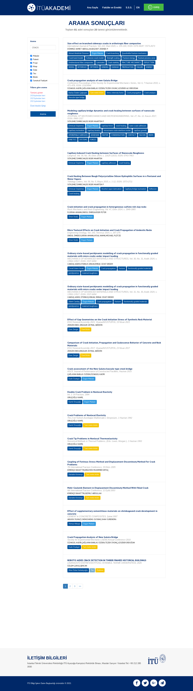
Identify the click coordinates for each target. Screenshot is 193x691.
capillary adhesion (108, 163)
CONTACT (132, 135)
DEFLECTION (149, 62)
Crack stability (113, 62)
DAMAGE (115, 67)
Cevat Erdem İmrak (76, 268)
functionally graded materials (139, 268)
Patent (35, 59)
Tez (34, 73)
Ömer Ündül (73, 217)
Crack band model (76, 58)
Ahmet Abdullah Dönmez (79, 53)
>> (80, 586)
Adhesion (153, 189)
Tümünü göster (36, 92)
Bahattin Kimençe (76, 474)
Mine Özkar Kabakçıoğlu (78, 570)
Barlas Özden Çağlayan (78, 93)
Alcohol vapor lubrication (111, 189)
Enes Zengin (73, 329)
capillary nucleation (76, 130)
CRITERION (94, 67)
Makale (36, 56)
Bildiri (35, 77)
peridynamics (74, 273)
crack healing (121, 126)
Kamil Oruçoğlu (75, 402)
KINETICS (72, 139)
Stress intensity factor (115, 93)
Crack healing (74, 193)
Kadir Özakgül (74, 378)
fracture (122, 268)
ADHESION (95, 135)
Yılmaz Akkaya (74, 524)
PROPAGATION (128, 67)
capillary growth (140, 130)
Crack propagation (134, 93)
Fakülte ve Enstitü (112, 7)
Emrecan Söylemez (76, 126)
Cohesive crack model (95, 58)
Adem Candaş (74, 301)
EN (138, 7)
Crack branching (112, 53)
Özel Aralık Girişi (38, 105)
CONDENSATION (118, 135)
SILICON (142, 135)
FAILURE (140, 67)
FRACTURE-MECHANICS (131, 62)
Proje (35, 63)
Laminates (100, 62)
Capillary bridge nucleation (135, 189)
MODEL (71, 67)
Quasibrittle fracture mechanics (134, 53)
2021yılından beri (37, 101)
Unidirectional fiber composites (81, 62)
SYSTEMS (83, 139)
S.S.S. (129, 7)
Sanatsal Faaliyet (40, 80)
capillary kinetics (94, 130)
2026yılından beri (37, 95)
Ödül (35, 70)
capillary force (107, 126)
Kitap (35, 66)
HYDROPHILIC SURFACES (78, 135)
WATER (105, 135)
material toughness (90, 273)
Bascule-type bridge (76, 97)
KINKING (105, 67)
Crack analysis (150, 93)
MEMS (151, 135)
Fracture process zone (146, 58)
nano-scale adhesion (137, 126)
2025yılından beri (37, 98)
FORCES (93, 139)
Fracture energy (129, 58)
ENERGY (149, 67)
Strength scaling (113, 58)
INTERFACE (82, 67)
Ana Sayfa (92, 7)
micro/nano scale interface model (117, 130)
